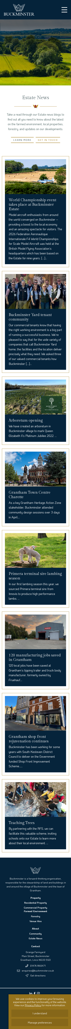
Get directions (38, 975)
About (35, 928)
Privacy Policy (33, 1005)
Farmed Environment (35, 911)
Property (35, 897)
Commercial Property (35, 907)
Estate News (35, 938)
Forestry (35, 916)
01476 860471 (38, 965)
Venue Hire (36, 921)
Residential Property (35, 902)
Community (35, 933)
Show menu (64, 10)
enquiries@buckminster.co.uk (38, 970)
